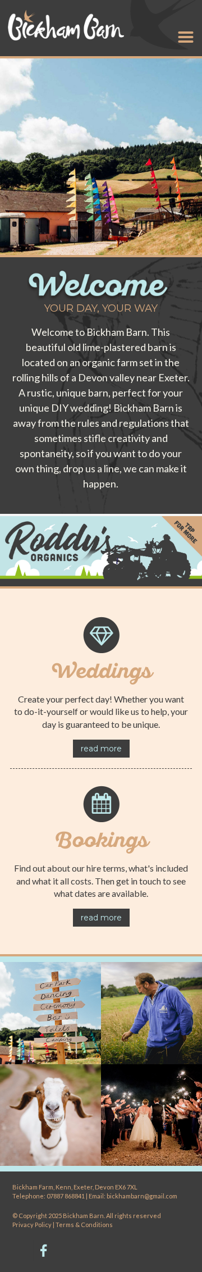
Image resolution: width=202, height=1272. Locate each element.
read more (101, 749)
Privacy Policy (32, 1224)
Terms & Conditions (84, 1224)
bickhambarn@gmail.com (142, 1196)
